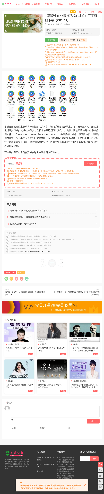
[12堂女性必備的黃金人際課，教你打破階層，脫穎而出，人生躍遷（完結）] (85, 368)
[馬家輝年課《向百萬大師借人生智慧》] (52, 332)
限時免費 (26, 4)
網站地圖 (40, 457)
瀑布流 (39, 464)
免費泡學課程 (10, 272)
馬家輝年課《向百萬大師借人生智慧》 (51, 349)
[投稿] (80, 11)
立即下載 (51, 40)
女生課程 (48, 4)
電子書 (97, 4)
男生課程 (36, 4)
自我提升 (73, 4)
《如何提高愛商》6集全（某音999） (19, 385)
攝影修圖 (51, 24)
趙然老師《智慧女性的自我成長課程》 (19, 349)
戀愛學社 (7, 4)
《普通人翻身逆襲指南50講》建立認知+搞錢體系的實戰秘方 (84, 349)
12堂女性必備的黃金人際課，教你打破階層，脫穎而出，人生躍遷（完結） (84, 386)
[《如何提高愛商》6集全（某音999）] (19, 368)
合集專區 (85, 4)
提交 (93, 421)
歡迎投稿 (40, 471)
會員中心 (46, 464)
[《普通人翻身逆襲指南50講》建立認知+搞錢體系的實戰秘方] (85, 332)
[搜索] (86, 11)
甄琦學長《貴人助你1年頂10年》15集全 (50, 385)
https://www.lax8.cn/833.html (37, 251)
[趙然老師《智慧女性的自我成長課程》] (19, 332)
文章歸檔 (48, 457)
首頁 (18, 4)
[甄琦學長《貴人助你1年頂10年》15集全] (52, 368)
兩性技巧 (61, 4)
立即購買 (90, 163)
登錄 (83, 40)
